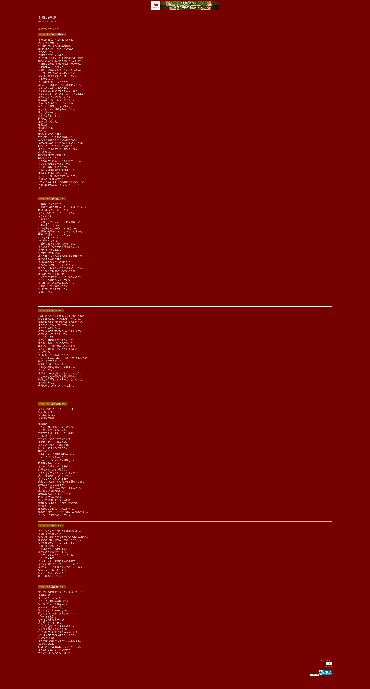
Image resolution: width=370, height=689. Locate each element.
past (51, 21)
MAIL (329, 660)
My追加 (328, 666)
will (56, 21)
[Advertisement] (185, 681)
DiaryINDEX (43, 21)
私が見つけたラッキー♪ (50, 29)
